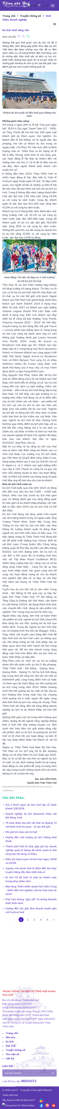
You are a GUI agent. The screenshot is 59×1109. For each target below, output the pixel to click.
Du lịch (10, 1041)
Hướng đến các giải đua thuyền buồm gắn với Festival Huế (31, 910)
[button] (55, 24)
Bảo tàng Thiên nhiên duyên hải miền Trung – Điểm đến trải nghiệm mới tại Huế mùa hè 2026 (31, 890)
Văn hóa (10, 1037)
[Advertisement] (29, 951)
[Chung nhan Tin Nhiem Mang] (18, 1105)
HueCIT (31, 1100)
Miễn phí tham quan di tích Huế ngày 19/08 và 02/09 (31, 861)
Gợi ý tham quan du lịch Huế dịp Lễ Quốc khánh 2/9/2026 (31, 806)
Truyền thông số (15, 1050)
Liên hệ (10, 1058)
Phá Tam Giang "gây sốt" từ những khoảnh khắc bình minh (31, 901)
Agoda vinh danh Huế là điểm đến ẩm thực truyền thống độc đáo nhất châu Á (31, 870)
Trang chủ (12, 1033)
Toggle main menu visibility (53, 5)
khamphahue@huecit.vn (23, 1007)
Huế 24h (11, 1045)
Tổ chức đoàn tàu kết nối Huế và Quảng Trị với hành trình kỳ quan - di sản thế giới (31, 824)
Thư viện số (12, 1054)
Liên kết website (13, 1073)
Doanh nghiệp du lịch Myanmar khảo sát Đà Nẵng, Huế (31, 815)
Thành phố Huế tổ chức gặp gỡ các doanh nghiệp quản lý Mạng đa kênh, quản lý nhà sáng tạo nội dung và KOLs (31, 850)
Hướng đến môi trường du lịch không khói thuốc (31, 839)
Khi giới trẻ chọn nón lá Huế (21, 831)
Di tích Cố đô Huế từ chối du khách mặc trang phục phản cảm (31, 879)
